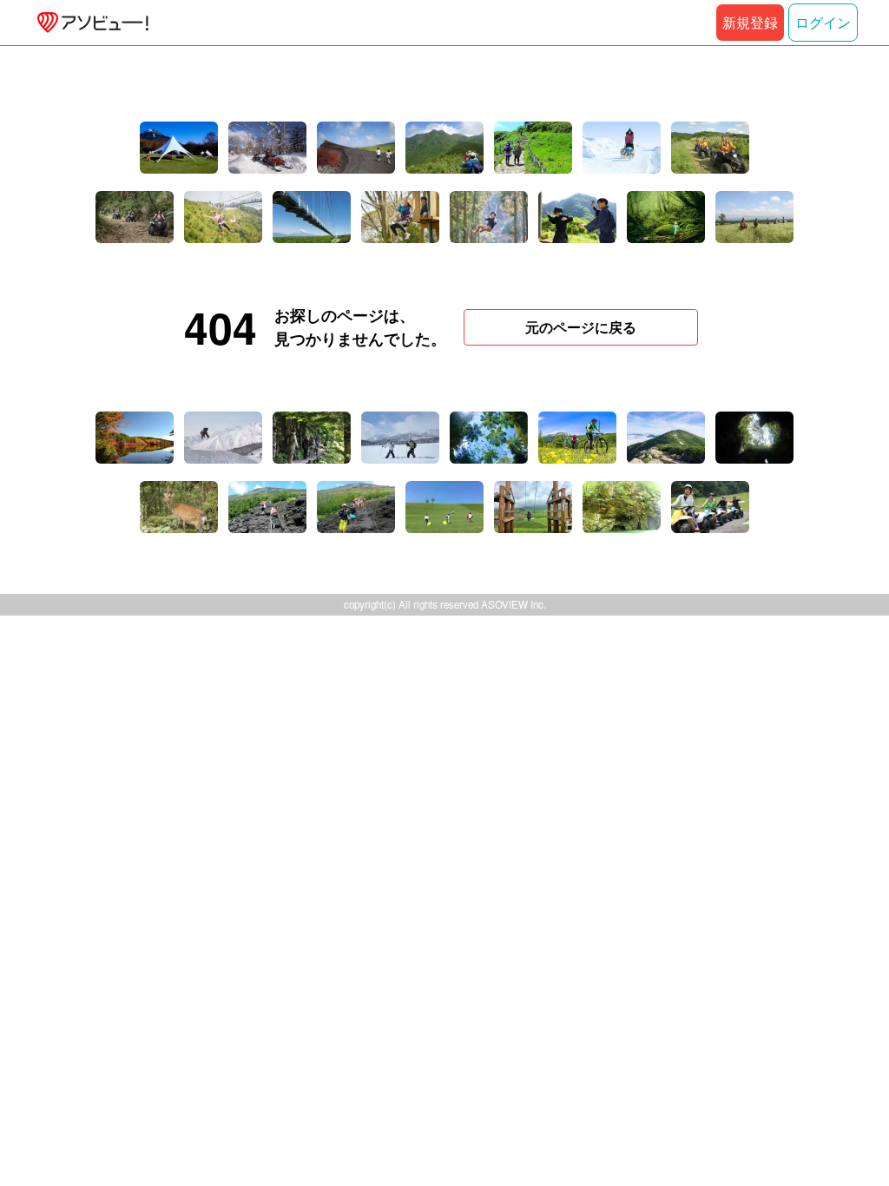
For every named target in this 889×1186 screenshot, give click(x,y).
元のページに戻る (580, 327)
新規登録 (750, 22)
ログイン (823, 22)
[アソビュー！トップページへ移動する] (89, 22)
